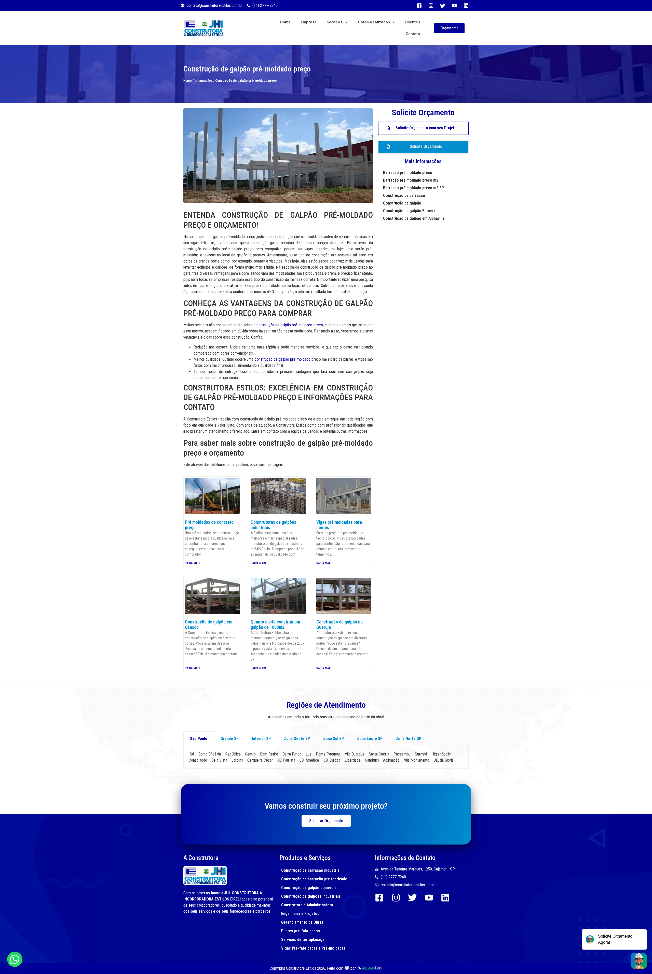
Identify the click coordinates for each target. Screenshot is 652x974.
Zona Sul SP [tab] (333, 738)
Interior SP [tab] (261, 738)
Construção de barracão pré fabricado (314, 879)
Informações (203, 80)
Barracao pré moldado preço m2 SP (413, 187)
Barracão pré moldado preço (407, 172)
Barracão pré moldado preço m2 (410, 180)
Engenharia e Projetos (300, 913)
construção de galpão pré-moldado (282, 359)
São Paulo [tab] (198, 738)
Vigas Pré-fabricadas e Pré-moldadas (313, 948)
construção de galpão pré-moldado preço (289, 325)
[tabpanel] (326, 757)
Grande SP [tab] (230, 738)
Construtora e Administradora (307, 905)
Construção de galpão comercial (309, 887)
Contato (413, 34)
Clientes (412, 22)
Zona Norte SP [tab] (408, 738)
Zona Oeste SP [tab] (297, 738)
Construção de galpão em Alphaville (414, 218)
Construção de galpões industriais (311, 896)
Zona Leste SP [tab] (370, 738)
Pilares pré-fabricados (300, 930)
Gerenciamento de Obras (302, 922)
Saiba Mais (192, 563)
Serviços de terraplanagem (304, 939)
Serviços (334, 22)
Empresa (309, 22)
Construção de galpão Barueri (409, 210)
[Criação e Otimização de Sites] (369, 968)
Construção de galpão (402, 203)
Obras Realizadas (374, 22)
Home (285, 22)
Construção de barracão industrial (311, 870)
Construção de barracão (404, 195)
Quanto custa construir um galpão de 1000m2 (275, 624)
